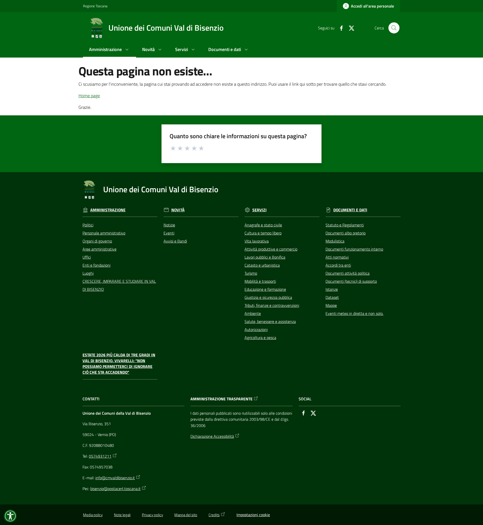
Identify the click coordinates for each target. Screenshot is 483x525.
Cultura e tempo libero (263, 233)
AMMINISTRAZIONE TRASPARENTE (221, 399)
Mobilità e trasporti (260, 281)
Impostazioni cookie (253, 515)
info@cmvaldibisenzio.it (115, 478)
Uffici (87, 257)
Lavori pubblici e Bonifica (265, 257)
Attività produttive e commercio (271, 249)
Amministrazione (108, 210)
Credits (214, 515)
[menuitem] (109, 50)
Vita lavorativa (257, 241)
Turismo (251, 273)
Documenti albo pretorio (346, 233)
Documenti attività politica (348, 273)
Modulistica (335, 241)
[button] (394, 28)
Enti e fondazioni (96, 265)
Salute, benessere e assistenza (270, 321)
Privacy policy (152, 515)
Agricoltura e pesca (260, 338)
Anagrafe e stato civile (263, 225)
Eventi (169, 233)
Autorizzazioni (256, 329)
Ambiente (253, 313)
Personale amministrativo (104, 233)
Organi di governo (97, 241)
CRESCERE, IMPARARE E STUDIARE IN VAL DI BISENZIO (119, 285)
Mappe (331, 305)
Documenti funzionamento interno (354, 249)
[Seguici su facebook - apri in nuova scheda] (339, 28)
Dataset (332, 297)
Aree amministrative (99, 249)
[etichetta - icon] (173, 147)
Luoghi (88, 273)
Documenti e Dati (350, 210)
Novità (178, 210)
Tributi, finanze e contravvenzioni (272, 305)
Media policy (93, 515)
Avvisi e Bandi (175, 241)
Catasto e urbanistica (262, 265)
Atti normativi (337, 257)
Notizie (169, 225)
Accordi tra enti (338, 265)
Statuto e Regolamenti (345, 225)
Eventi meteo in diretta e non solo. (354, 313)
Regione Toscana (95, 6)
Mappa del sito (185, 515)
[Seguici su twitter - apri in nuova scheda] (349, 28)
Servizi (259, 210)
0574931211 (100, 456)
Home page (89, 95)
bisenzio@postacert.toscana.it (115, 489)
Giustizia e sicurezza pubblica (268, 297)
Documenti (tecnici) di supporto (351, 281)
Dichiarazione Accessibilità (212, 436)
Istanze (332, 289)
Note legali (122, 515)
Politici (88, 225)
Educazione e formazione (265, 289)
